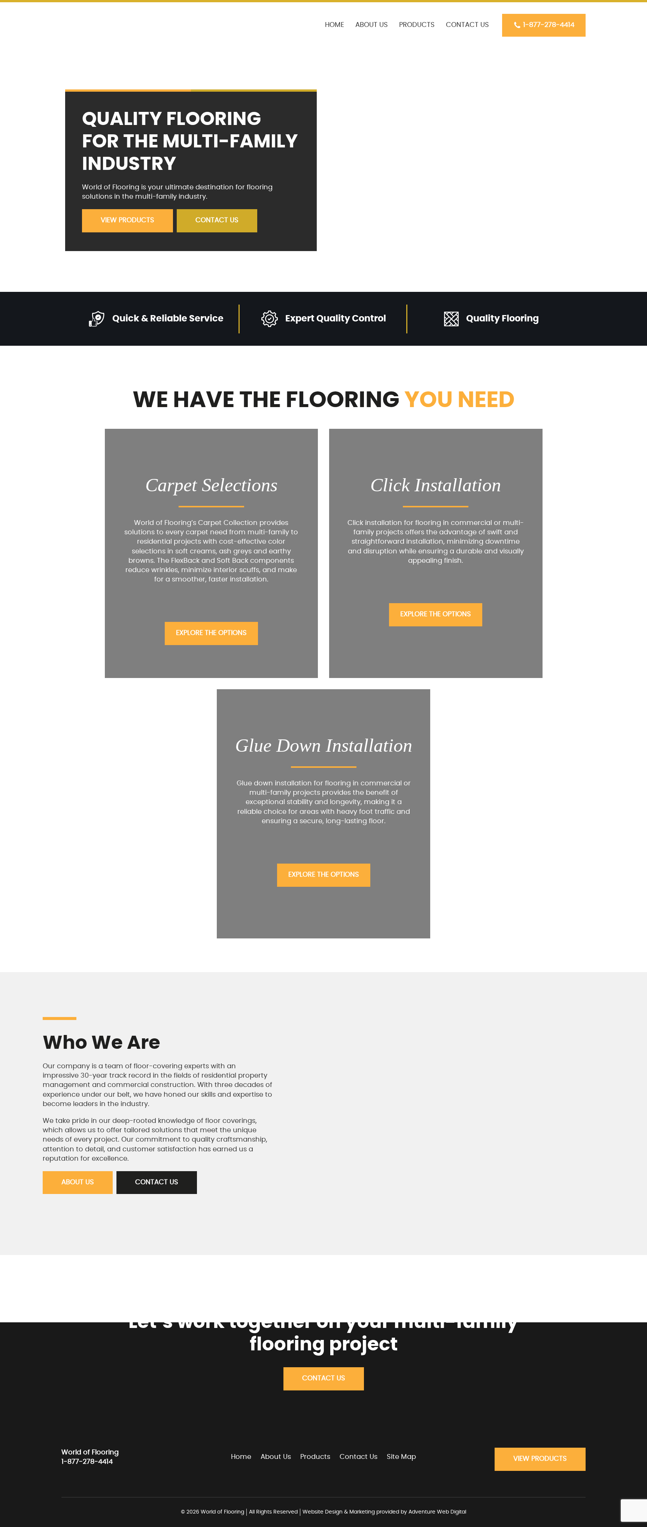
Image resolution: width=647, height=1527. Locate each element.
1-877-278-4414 (548, 25)
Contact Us (467, 25)
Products (417, 25)
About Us (371, 25)
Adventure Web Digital (437, 1512)
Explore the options (435, 614)
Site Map (401, 1457)
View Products (127, 220)
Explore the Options (211, 633)
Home (334, 25)
